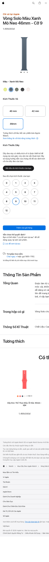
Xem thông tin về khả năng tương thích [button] (19, 138)
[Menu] (46, 3)
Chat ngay (12, 256)
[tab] (21, 72)
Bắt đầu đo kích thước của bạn (18, 168)
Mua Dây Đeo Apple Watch (27, 466)
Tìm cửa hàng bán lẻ (32, 522)
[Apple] (4, 466)
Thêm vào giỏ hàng (24, 228)
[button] (33, 3)
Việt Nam (6, 526)
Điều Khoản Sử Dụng (32, 533)
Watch (11, 466)
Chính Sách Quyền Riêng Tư (13, 533)
